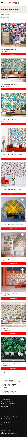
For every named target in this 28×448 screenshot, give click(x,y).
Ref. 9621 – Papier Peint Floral (8, 49)
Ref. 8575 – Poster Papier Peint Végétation (11, 363)
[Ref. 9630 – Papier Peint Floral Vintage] (13, 314)
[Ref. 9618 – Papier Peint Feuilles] (13, 105)
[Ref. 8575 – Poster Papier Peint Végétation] (13, 349)
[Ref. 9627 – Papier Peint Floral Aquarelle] (13, 174)
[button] (24, 3)
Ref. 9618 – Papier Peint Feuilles (9, 119)
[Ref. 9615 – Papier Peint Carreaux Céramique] (13, 209)
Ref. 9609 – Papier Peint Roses (8, 259)
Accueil (2, 14)
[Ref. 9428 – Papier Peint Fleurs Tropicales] (13, 140)
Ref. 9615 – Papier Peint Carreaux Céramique (12, 224)
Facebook (3, 424)
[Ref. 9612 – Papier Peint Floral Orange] (13, 279)
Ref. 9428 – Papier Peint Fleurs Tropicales (11, 154)
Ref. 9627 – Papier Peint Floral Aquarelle (11, 189)
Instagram (3, 426)
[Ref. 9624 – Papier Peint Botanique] (13, 70)
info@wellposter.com (9, 415)
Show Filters (6, 17)
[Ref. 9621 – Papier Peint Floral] (13, 35)
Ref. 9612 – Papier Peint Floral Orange (10, 294)
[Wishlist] (22, 25)
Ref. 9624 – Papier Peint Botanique (9, 84)
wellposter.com (22, 401)
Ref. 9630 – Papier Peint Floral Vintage (10, 328)
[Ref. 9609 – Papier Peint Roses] (13, 244)
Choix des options (13, 54)
